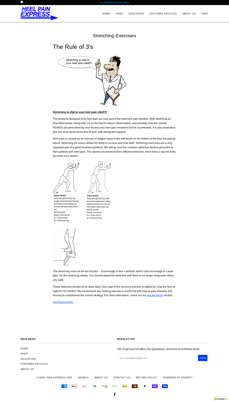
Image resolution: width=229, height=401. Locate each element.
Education (136, 13)
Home (106, 13)
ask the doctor (155, 295)
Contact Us (121, 377)
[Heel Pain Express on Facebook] (114, 394)
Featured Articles (163, 13)
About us (101, 377)
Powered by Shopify (178, 377)
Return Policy (146, 377)
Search (83, 377)
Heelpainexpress (63, 302)
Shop (119, 13)
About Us (189, 13)
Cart (204, 13)
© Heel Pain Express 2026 (54, 377)
